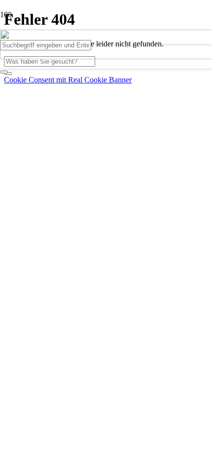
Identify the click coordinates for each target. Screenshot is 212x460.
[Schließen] (4, 72)
